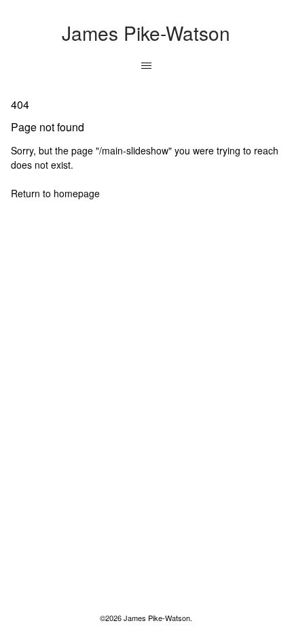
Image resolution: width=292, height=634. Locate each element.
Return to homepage (55, 193)
